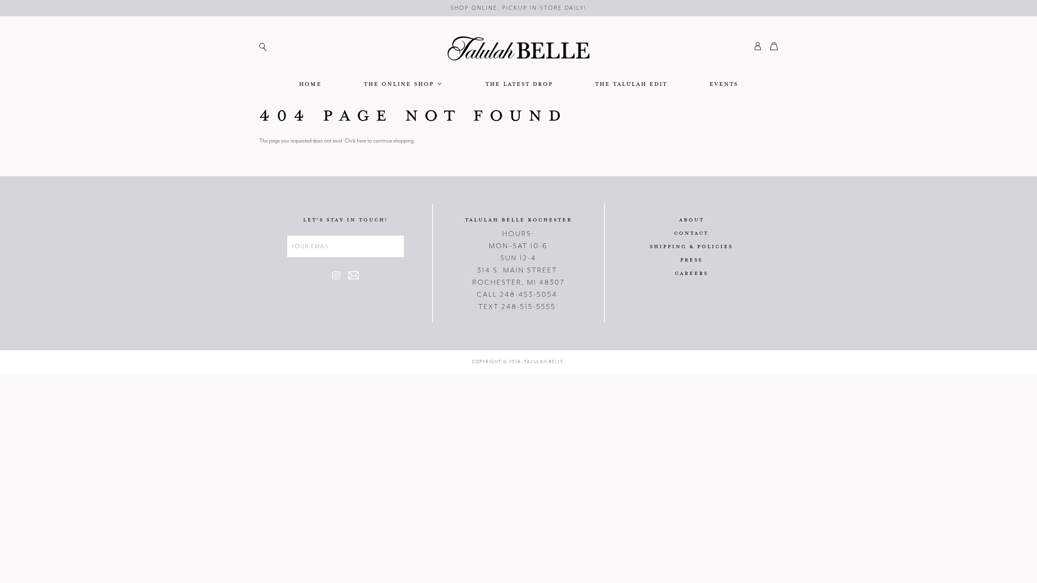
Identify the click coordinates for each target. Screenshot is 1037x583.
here (361, 140)
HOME (310, 83)
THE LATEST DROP (519, 83)
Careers (691, 273)
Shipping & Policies (691, 246)
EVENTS (723, 83)
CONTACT (691, 233)
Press (691, 259)
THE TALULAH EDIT (631, 83)
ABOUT (691, 219)
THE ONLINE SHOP (400, 83)
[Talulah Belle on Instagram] (336, 277)
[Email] (353, 277)
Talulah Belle (543, 361)
